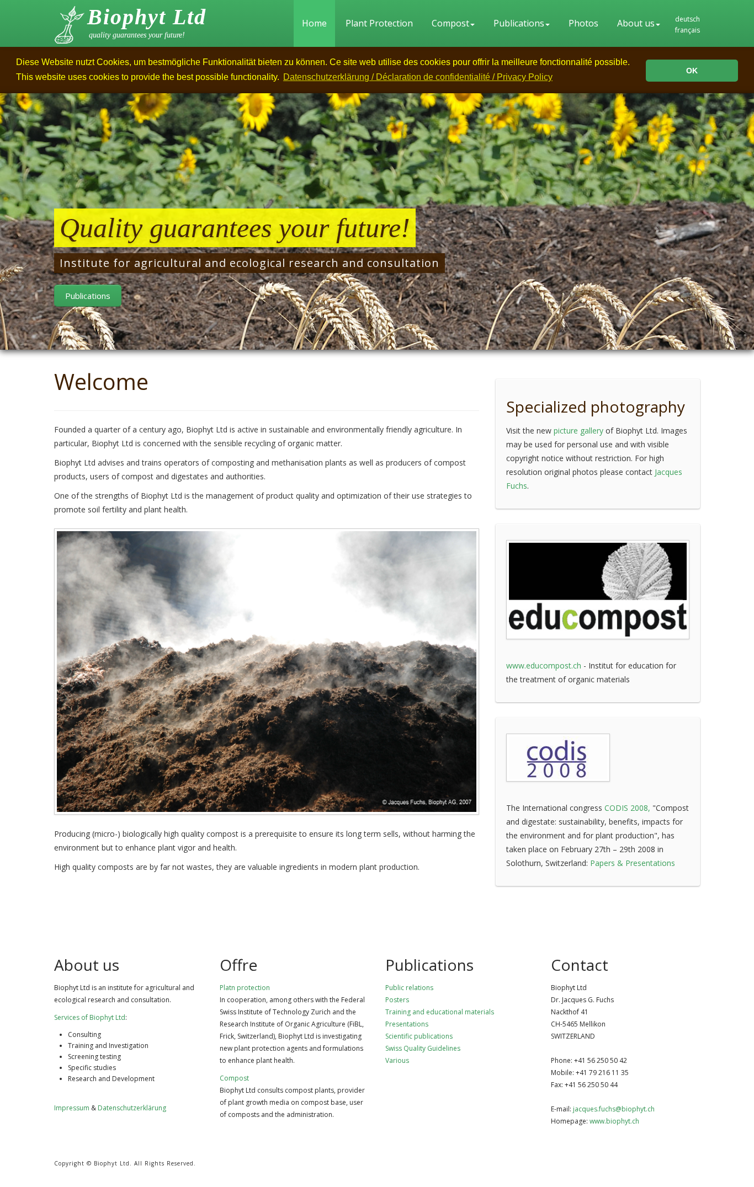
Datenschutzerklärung (132, 1108)
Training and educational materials (439, 1012)
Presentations (406, 1024)
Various (397, 1060)
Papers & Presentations (632, 863)
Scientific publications (419, 1036)
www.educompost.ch (543, 665)
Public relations (409, 987)
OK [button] (692, 70)
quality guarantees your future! (137, 35)
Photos (583, 23)
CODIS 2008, (627, 808)
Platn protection (245, 987)
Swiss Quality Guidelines (422, 1048)
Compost (450, 23)
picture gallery (578, 430)
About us (636, 23)
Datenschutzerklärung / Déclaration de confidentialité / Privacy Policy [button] (418, 77)
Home (314, 23)
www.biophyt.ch (614, 1121)
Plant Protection (379, 23)
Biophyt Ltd (146, 16)
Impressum (71, 1108)
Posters (397, 999)
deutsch (687, 19)
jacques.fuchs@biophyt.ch (614, 1109)
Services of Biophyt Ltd (89, 1017)
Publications (518, 23)
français (687, 30)
